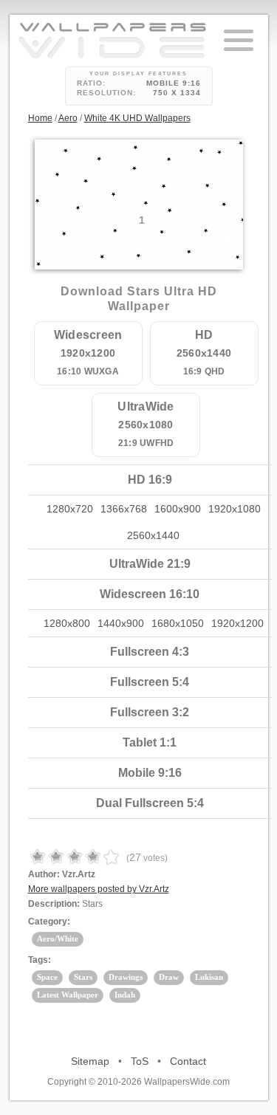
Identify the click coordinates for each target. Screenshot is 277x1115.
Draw (169, 976)
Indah (124, 994)
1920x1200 (237, 623)
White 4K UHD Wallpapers (137, 118)
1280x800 (67, 623)
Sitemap (90, 1061)
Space (47, 976)
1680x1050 (177, 623)
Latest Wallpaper (67, 994)
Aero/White (57, 938)
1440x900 (121, 623)
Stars (83, 976)
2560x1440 (153, 535)
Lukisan (209, 976)
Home (40, 118)
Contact (188, 1061)
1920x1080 (234, 509)
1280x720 (70, 509)
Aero (68, 118)
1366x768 (123, 509)
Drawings (126, 976)
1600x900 (177, 509)
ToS (139, 1061)
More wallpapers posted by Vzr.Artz (98, 889)
